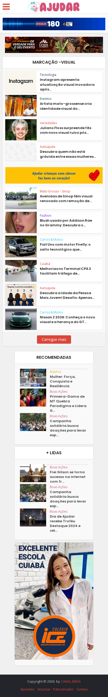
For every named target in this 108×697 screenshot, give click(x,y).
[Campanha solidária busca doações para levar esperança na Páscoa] (35, 422)
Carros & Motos (51, 239)
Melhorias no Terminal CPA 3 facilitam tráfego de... (65, 271)
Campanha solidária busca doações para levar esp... (68, 428)
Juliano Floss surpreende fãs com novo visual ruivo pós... (65, 130)
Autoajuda (47, 146)
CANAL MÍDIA (71, 681)
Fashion (45, 215)
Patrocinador (63, 689)
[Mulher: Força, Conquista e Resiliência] (35, 378)
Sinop (66, 191)
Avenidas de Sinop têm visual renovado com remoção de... (66, 198)
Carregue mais (54, 339)
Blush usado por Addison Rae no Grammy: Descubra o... (66, 223)
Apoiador (27, 689)
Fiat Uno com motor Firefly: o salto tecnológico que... (65, 247)
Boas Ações (58, 391)
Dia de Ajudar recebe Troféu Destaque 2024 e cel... (65, 523)
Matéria (55, 371)
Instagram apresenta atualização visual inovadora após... (67, 84)
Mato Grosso (49, 191)
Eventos (45, 98)
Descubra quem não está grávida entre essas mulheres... (68, 154)
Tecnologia (48, 74)
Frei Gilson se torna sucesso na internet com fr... (67, 477)
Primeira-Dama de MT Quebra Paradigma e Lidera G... (68, 403)
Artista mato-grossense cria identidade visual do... (66, 106)
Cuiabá (45, 264)
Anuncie (43, 689)
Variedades (48, 123)
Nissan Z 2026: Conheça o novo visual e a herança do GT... (67, 319)
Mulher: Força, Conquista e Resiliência (62, 381)
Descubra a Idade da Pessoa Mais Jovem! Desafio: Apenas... (67, 295)
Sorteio (82, 689)
